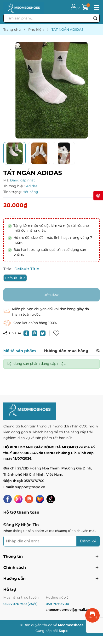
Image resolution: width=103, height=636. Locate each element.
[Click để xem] (51, 90)
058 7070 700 (57, 604)
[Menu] (96, 7)
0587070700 (34, 481)
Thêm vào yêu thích (56, 333)
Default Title (15, 278)
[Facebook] (7, 499)
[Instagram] (18, 499)
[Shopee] (29, 499)
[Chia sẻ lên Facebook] (26, 333)
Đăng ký (88, 541)
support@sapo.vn (30, 487)
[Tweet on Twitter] (43, 333)
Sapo (63, 631)
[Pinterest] (34, 333)
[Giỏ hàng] (86, 7)
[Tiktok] (50, 499)
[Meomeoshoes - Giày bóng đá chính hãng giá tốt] (23, 7)
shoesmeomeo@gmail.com (69, 609)
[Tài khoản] (73, 7)
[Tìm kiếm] (95, 18)
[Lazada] (40, 499)
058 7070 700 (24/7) (20, 604)
